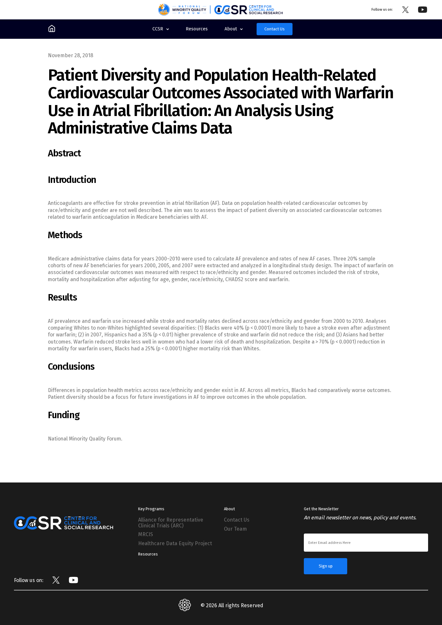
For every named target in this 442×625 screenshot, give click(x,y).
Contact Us (274, 28)
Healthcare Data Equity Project (175, 543)
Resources (148, 554)
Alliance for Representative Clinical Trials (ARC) (170, 522)
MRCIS (145, 534)
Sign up (326, 566)
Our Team (235, 529)
